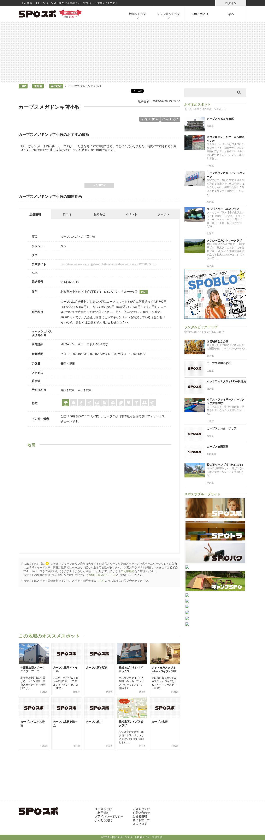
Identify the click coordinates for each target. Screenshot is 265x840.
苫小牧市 (56, 86)
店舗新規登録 (141, 809)
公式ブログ (139, 824)
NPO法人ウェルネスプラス (223, 208)
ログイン (231, 3)
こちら (100, 580)
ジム (63, 246)
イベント (131, 214)
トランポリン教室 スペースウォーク (226, 174)
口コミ (67, 214)
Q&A (231, 14)
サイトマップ (141, 820)
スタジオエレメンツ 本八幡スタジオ (226, 138)
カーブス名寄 (160, 721)
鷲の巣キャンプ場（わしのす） (226, 464)
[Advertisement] (132, 52)
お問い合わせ (141, 812)
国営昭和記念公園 (217, 341)
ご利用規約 (127, 571)
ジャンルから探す (168, 14)
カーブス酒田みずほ (219, 363)
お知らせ (99, 214)
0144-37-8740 (69, 282)
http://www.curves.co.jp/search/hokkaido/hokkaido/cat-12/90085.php (108, 264)
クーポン (163, 214)
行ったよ (170, 119)
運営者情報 (139, 816)
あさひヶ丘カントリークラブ (224, 240)
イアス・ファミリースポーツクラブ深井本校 (226, 401)
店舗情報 (35, 214)
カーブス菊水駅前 (97, 667)
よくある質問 (103, 820)
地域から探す (137, 14)
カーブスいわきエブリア (221, 428)
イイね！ (149, 119)
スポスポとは (199, 14)
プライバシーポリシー (109, 816)
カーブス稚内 (94, 721)
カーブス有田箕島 (217, 446)
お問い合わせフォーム (101, 574)
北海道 (38, 86)
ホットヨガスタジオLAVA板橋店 (226, 381)
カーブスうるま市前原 (220, 118)
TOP (23, 86)
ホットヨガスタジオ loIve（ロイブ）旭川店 (164, 671)
